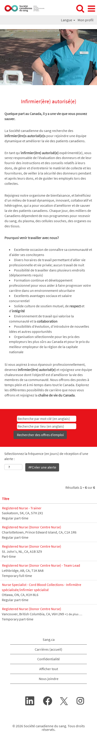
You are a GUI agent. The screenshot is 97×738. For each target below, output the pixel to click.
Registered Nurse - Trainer (22, 508)
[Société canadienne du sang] (23, 8)
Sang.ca (49, 639)
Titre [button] (5, 498)
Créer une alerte (43, 467)
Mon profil (85, 20)
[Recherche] (80, 8)
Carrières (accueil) (48, 649)
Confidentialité (48, 659)
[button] (91, 8)
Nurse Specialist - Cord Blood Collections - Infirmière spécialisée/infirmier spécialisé (41, 587)
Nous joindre (48, 678)
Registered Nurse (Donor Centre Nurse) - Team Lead (41, 565)
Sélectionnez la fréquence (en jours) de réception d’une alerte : (46, 456)
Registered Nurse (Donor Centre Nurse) (31, 527)
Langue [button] (67, 20)
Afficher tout (48, 669)
